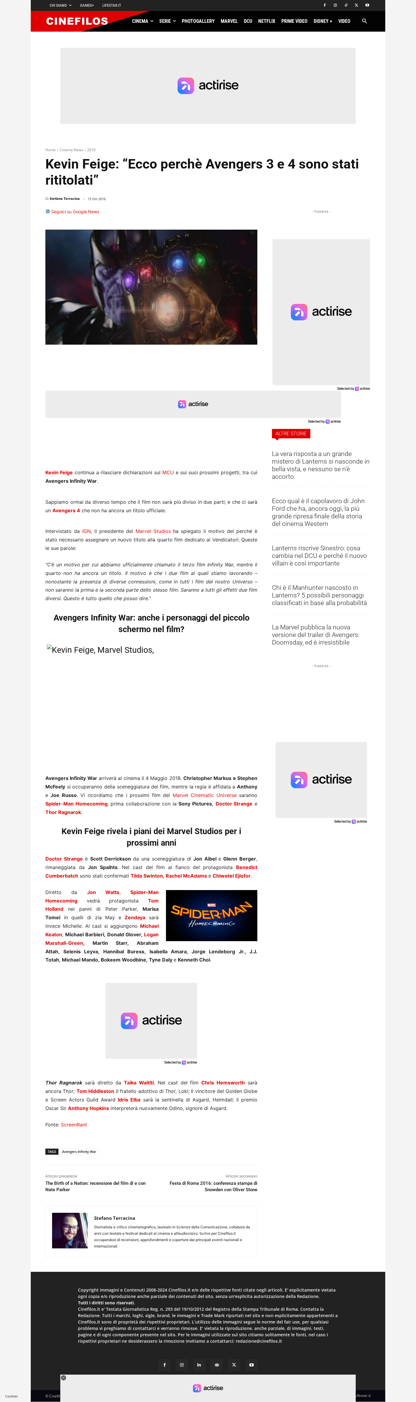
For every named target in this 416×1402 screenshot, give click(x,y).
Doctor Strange (64, 859)
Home (50, 149)
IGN (86, 531)
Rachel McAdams (187, 876)
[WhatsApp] (207, 214)
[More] (251, 214)
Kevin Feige (59, 472)
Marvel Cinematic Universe (205, 795)
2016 (91, 149)
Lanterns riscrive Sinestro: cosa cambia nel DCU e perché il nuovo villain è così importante (319, 555)
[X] (356, 5)
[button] (364, 21)
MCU (168, 472)
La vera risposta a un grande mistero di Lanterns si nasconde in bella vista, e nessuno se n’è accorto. (321, 465)
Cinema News (71, 149)
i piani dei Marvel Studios (176, 831)
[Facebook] (324, 5)
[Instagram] (335, 5)
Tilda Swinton (147, 876)
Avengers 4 (66, 510)
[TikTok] (346, 5)
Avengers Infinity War (79, 1151)
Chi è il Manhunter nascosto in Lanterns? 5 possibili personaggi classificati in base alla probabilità (319, 595)
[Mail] (217, 1365)
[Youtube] (367, 5)
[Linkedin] (221, 214)
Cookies (11, 1396)
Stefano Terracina (65, 198)
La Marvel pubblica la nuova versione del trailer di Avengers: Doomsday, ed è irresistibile (315, 635)
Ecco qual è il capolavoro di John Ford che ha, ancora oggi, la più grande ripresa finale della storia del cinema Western (318, 512)
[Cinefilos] (80, 21)
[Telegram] (235, 214)
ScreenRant (74, 1125)
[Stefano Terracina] (70, 1232)
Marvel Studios (153, 531)
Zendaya (135, 917)
